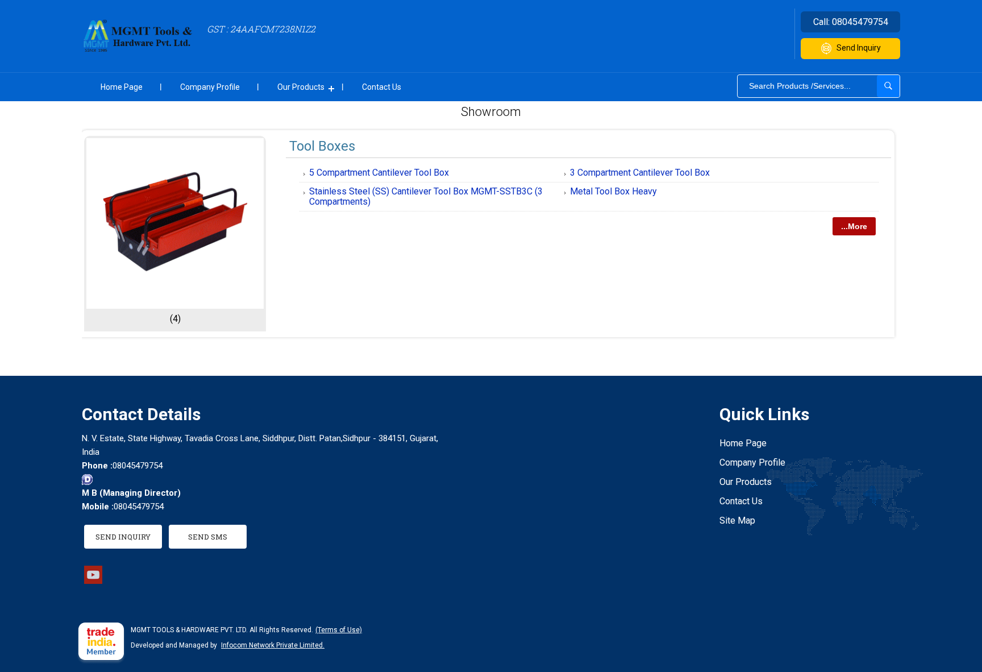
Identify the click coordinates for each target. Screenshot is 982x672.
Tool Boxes (322, 146)
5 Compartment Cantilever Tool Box (379, 172)
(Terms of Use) (338, 630)
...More (854, 226)
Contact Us (381, 87)
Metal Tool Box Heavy (613, 191)
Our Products (300, 87)
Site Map (737, 520)
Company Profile (210, 87)
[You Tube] (93, 580)
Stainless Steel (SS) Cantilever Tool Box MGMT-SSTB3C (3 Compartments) (426, 196)
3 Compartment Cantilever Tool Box (640, 172)
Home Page (122, 87)
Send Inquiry (859, 47)
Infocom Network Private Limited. (272, 645)
